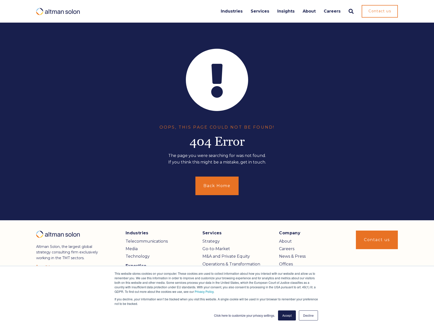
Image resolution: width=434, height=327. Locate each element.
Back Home (216, 185)
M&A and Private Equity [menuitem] (226, 256)
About (309, 11)
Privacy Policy (204, 291)
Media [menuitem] (132, 248)
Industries (232, 11)
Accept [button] (287, 315)
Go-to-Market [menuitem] (216, 248)
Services (260, 11)
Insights (286, 11)
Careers (332, 11)
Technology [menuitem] (138, 256)
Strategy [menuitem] (211, 241)
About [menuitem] (285, 241)
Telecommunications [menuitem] (147, 241)
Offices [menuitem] (286, 264)
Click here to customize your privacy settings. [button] (244, 315)
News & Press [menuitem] (292, 256)
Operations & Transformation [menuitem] (231, 264)
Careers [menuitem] (286, 248)
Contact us (379, 11)
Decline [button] (308, 315)
